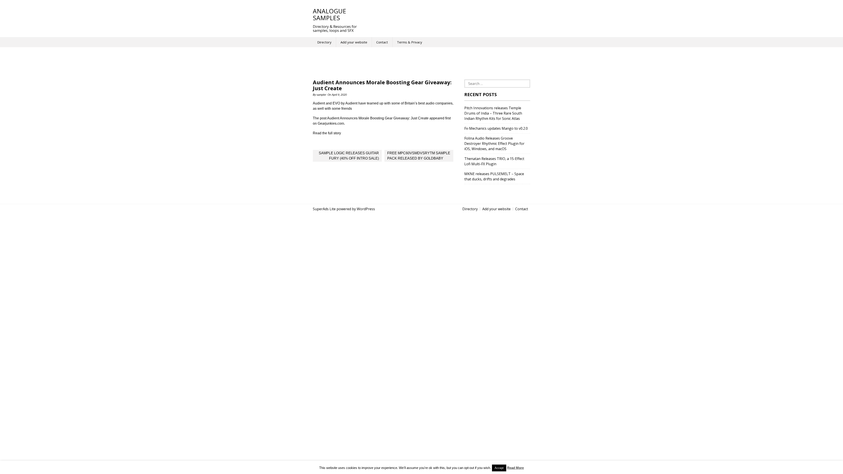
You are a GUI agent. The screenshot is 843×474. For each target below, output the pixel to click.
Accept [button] (499, 468)
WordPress (366, 208)
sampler (321, 94)
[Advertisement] (443, 14)
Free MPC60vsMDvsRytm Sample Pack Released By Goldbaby (418, 155)
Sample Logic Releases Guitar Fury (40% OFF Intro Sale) (349, 155)
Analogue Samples (329, 14)
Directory (324, 42)
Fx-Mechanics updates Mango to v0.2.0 (496, 128)
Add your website (353, 42)
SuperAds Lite (324, 208)
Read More (515, 468)
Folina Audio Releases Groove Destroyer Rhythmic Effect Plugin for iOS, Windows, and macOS (494, 143)
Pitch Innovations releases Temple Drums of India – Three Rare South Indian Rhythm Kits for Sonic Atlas (493, 113)
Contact (382, 42)
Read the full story (327, 133)
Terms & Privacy (409, 42)
